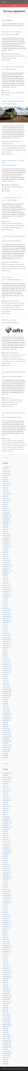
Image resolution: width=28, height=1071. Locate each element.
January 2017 (6, 512)
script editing (15, 92)
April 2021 (5, 479)
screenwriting (13, 227)
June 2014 (5, 577)
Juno (3, 307)
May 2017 (5, 506)
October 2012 (6, 618)
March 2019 (6, 492)
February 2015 (7, 560)
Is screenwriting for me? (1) (12, 197)
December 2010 (7, 664)
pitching (20, 150)
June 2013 (5, 602)
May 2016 (5, 529)
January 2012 (6, 637)
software (13, 268)
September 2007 (7, 741)
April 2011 (5, 656)
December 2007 (7, 734)
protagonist (15, 445)
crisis (19, 303)
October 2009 (6, 693)
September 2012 (7, 620)
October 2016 (6, 519)
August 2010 (6, 672)
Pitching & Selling (16, 357)
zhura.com (22, 268)
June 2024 (5, 469)
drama (20, 223)
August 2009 (6, 697)
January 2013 (6, 612)
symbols (22, 92)
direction (20, 56)
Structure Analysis (15, 54)
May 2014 (5, 579)
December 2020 (7, 483)
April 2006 (5, 757)
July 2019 (5, 488)
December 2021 (7, 475)
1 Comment (7, 95)
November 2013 (7, 591)
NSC (11, 445)
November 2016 (7, 517)
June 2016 (5, 527)
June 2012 (5, 627)
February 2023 (7, 471)
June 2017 (5, 504)
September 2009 (7, 695)
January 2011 (6, 662)
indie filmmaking (6, 150)
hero (24, 56)
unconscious (20, 449)
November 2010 (7, 666)
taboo (15, 449)
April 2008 (5, 726)
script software (15, 187)
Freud (22, 443)
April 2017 (5, 508)
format (8, 225)
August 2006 (6, 751)
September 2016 (7, 521)
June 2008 (5, 724)
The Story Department (14, 11)
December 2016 (7, 515)
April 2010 (5, 681)
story (18, 227)
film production (6, 148)
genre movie (14, 148)
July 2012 (5, 625)
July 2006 (5, 753)
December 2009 (7, 689)
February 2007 (7, 745)
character (10, 223)
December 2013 (7, 589)
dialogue (15, 223)
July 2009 (5, 699)
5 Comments (7, 270)
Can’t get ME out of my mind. (13, 66)
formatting (11, 264)
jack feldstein (5, 445)
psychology (14, 402)
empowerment (13, 400)
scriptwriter (5, 404)
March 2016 (6, 533)
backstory (14, 145)
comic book (22, 355)
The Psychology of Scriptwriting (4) (13, 373)
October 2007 (6, 739)
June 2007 (5, 743)
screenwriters (5, 266)
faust (19, 400)
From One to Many (9, 320)
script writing (22, 361)
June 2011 (5, 651)
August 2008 (6, 720)
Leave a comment (8, 154)
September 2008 (7, 718)
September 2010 (7, 670)
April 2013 (5, 606)
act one (5, 56)
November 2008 (7, 714)
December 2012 (7, 614)
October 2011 (6, 643)
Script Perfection (14, 185)
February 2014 (7, 585)
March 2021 (6, 481)
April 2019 (5, 490)
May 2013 (5, 604)
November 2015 (7, 542)
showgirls (4, 449)
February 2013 (7, 610)
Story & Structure (14, 141)
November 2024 (7, 467)
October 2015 (6, 544)
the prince (14, 404)
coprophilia (20, 441)
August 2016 (6, 523)
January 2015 (6, 562)
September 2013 (7, 595)
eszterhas (17, 443)
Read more (11, 50)
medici (9, 402)
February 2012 (7, 635)
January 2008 (6, 732)
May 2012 (5, 629)
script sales (8, 152)
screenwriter (5, 227)
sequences (21, 447)
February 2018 (7, 500)
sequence (13, 58)
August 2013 (6, 598)
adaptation (7, 355)
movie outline (7, 187)
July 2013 (5, 600)
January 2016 (6, 537)
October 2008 (6, 716)
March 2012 (6, 633)
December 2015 (7, 539)
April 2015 (5, 556)
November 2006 (7, 747)
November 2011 (7, 641)
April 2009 (5, 705)
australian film (8, 92)
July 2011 (5, 649)
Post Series (6, 54)
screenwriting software (8, 361)
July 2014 (5, 575)
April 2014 (5, 581)
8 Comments (7, 60)
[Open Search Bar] (26, 1)
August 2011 (6, 647)
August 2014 (6, 573)
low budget (15, 150)
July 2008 (5, 722)
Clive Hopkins (21, 145)
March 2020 (6, 485)
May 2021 (5, 477)
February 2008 (7, 730)
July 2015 (5, 550)
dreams (4, 225)
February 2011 (7, 660)
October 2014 (6, 568)
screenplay (22, 225)
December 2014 (7, 564)
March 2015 (6, 558)
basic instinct (7, 441)
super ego (10, 449)
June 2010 (5, 676)
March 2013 (6, 608)
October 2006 (6, 749)
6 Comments (7, 313)
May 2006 (5, 755)
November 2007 (7, 737)
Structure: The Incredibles (11, 32)
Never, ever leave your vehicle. (13, 101)
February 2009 (7, 710)
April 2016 (5, 531)
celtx (11, 355)
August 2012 (6, 622)
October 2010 (6, 668)
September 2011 (7, 645)
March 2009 (6, 708)
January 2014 (6, 587)
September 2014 (7, 571)
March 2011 (6, 658)
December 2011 (7, 639)
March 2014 (6, 583)
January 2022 (6, 473)
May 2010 (5, 678)
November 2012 (7, 616)
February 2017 (7, 510)
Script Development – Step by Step (13, 161)
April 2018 (5, 498)
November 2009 (7, 691)
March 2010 (6, 683)
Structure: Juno (7, 277)
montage (4, 58)
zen (21, 227)
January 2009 (6, 712)
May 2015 (5, 554)
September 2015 (7, 546)
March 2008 (6, 728)
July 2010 (5, 674)
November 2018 (7, 494)
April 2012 (5, 631)
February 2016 (7, 535)
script (8, 268)
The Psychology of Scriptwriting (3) (13, 413)
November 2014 (7, 566)
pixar (8, 58)
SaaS (15, 264)
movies (13, 225)
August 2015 (6, 548)
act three (10, 56)
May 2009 (5, 703)
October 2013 (6, 593)
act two (15, 56)
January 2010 (6, 687)
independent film (18, 305)
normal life (8, 307)
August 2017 (6, 502)
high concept (21, 148)
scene (16, 225)
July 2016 (5, 525)
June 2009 (5, 701)
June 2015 (5, 552)
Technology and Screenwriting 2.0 (13, 237)
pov (12, 307)
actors (5, 223)
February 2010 (7, 685)
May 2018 (5, 496)
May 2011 (5, 654)
